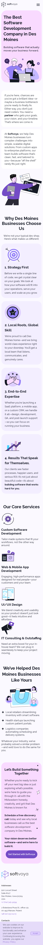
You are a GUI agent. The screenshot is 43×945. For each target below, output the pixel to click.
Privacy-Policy (9, 942)
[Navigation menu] (38, 5)
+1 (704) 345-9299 (9, 902)
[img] (14, 875)
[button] (21, 854)
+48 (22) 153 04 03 (8, 914)
